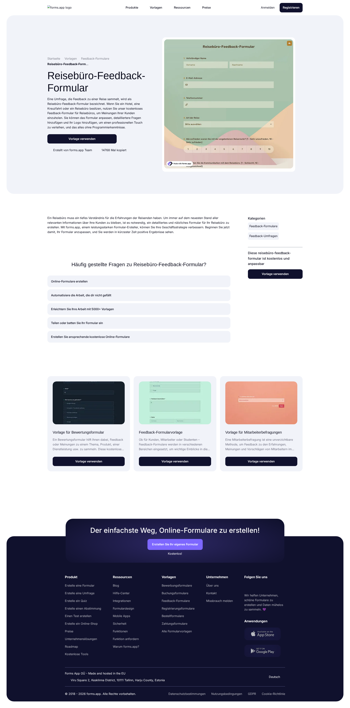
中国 (273, 667)
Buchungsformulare (175, 593)
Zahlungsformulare (174, 623)
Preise (69, 631)
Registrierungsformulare (178, 608)
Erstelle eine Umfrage (79, 593)
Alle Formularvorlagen (177, 631)
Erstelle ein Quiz (76, 601)
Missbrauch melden (219, 601)
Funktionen (120, 631)
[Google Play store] (264, 651)
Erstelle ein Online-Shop (81, 623)
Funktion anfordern (126, 639)
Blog (116, 585)
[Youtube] (271, 586)
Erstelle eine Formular (79, 585)
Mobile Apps (121, 616)
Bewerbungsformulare (177, 585)
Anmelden (268, 7)
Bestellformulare (173, 616)
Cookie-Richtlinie (273, 694)
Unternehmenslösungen (81, 639)
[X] (263, 586)
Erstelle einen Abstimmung (83, 608)
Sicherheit (119, 623)
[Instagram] (255, 586)
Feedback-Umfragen (263, 236)
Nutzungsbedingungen (226, 694)
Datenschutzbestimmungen (186, 694)
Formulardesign (123, 608)
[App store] (264, 634)
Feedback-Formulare (263, 226)
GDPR (252, 694)
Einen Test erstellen (78, 616)
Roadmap (71, 646)
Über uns (212, 585)
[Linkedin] (247, 586)
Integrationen (122, 601)
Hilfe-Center (121, 593)
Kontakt (211, 593)
